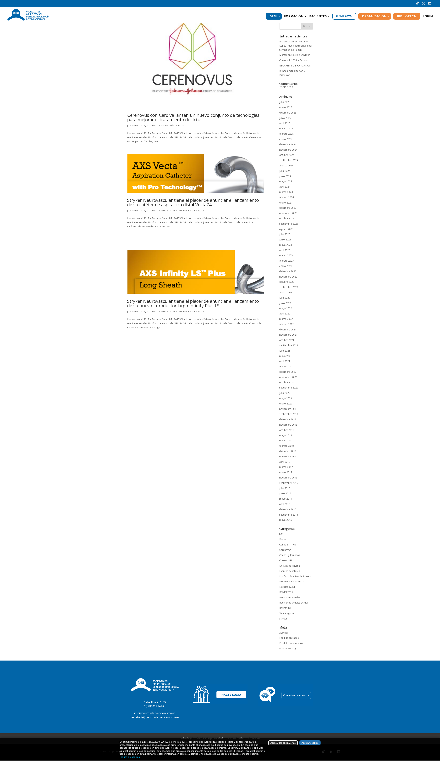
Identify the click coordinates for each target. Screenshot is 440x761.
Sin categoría (286, 613)
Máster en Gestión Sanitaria (294, 55)
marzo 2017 (286, 467)
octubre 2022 (286, 281)
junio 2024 (285, 176)
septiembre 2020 (288, 387)
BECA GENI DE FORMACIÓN (295, 65)
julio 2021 (284, 350)
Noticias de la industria (171, 125)
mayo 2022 (285, 308)
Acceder (283, 632)
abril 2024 (284, 186)
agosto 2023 (286, 229)
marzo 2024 (286, 192)
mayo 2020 (285, 398)
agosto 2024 (286, 165)
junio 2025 (285, 118)
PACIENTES (318, 16)
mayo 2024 (285, 181)
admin (135, 125)
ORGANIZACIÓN (374, 16)
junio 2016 (285, 493)
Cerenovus (285, 549)
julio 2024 (284, 170)
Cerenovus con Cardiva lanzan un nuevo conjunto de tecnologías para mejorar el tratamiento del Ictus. (193, 117)
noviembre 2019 (288, 408)
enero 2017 (285, 472)
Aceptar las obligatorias (283, 743)
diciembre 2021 (287, 329)
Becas (282, 539)
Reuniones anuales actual (293, 602)
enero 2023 (285, 266)
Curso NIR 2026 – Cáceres (294, 60)
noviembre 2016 (288, 477)
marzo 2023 (286, 255)
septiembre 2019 (288, 414)
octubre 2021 (286, 340)
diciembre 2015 (287, 509)
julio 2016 (284, 488)
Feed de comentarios (291, 643)
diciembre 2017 (287, 451)
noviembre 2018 (288, 424)
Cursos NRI (285, 560)
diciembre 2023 (287, 207)
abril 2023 (284, 250)
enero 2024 (285, 202)
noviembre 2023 (288, 213)
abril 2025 (284, 123)
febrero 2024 (286, 197)
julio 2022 (284, 297)
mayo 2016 (285, 498)
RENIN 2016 (286, 592)
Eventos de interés (289, 571)
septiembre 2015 (288, 514)
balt (281, 533)
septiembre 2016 (288, 482)
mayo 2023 (285, 244)
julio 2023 (284, 234)
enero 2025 (285, 139)
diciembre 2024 (287, 144)
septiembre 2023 (288, 223)
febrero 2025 (286, 133)
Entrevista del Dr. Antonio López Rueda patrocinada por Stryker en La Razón (295, 45)
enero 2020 (285, 403)
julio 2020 (284, 392)
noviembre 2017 (288, 456)
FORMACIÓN (293, 16)
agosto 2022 (286, 292)
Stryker (283, 618)
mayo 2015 (285, 519)
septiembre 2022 (288, 287)
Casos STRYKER (168, 210)
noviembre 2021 (288, 334)
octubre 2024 (286, 154)
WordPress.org (287, 648)
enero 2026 (285, 107)
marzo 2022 (286, 318)
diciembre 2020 (287, 371)
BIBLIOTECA (406, 16)
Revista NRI (285, 608)
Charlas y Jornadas (289, 555)
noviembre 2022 (288, 276)
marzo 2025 (286, 128)
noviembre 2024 (288, 149)
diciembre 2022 (287, 271)
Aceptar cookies (309, 743)
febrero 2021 (286, 366)
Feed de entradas (289, 637)
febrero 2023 (286, 260)
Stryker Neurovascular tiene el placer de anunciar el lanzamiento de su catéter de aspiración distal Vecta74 (193, 202)
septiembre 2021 (288, 345)
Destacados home (289, 565)
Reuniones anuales (289, 597)
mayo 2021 (285, 356)
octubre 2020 (286, 382)
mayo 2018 (285, 435)
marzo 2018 (286, 440)
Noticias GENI (287, 586)
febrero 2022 (286, 324)
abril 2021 (284, 361)
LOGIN (428, 16)
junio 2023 (285, 239)
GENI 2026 (343, 16)
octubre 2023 (286, 218)
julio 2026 (284, 102)
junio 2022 (285, 303)
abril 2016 (284, 504)
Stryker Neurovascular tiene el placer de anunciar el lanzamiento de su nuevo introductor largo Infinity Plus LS (193, 303)
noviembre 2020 (288, 377)
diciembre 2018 (287, 419)
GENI (273, 16)
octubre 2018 (286, 430)
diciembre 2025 (287, 112)
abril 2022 (284, 313)
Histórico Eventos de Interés (295, 576)
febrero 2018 (286, 445)
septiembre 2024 (288, 160)
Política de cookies (129, 757)
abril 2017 (284, 461)
